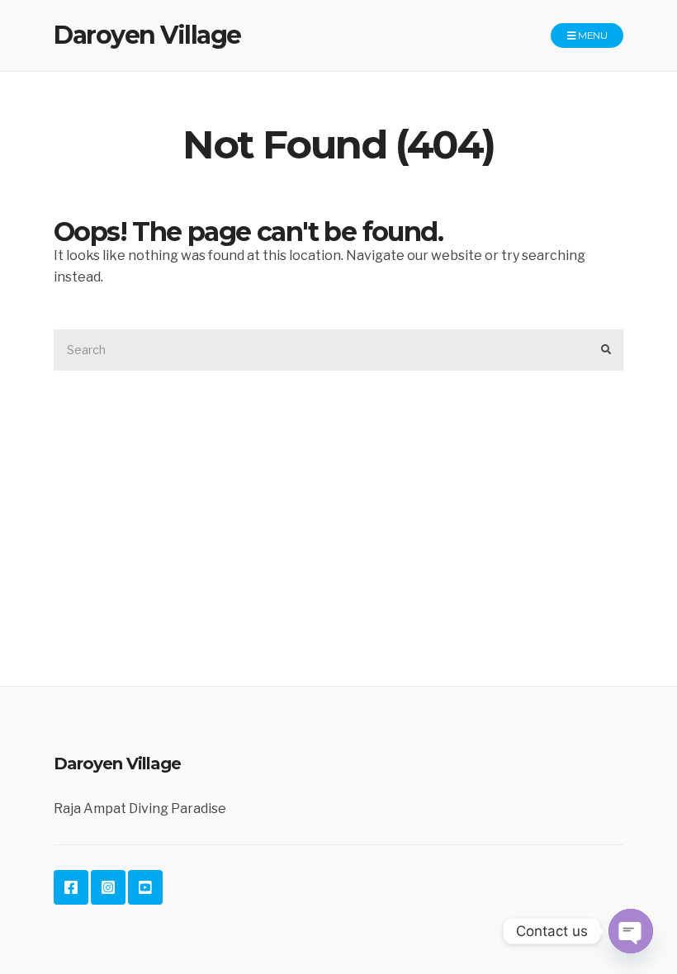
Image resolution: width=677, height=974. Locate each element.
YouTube (145, 887)
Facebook (71, 887)
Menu (591, 35)
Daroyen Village (147, 35)
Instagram (108, 887)
